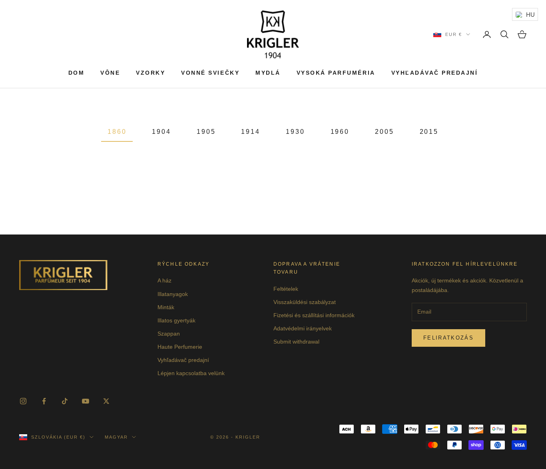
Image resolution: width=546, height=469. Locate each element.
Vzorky (150, 73)
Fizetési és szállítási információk (314, 315)
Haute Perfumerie (179, 347)
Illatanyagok (172, 294)
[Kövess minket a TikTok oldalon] (65, 401)
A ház (164, 280)
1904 (161, 131)
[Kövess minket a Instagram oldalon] (23, 401)
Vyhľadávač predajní (434, 73)
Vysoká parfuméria (336, 73)
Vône (110, 73)
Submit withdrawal (296, 341)
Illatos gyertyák (176, 320)
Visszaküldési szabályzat (304, 302)
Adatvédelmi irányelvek (302, 328)
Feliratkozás (448, 338)
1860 (117, 131)
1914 (250, 131)
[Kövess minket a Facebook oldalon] (44, 401)
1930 (295, 131)
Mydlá (268, 73)
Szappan (168, 333)
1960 (340, 131)
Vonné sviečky (210, 73)
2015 (429, 131)
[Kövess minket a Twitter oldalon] (106, 401)
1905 (206, 131)
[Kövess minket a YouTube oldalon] (86, 401)
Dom (76, 73)
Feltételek (285, 289)
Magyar (116, 437)
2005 (384, 131)
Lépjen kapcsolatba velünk (191, 373)
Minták (165, 307)
